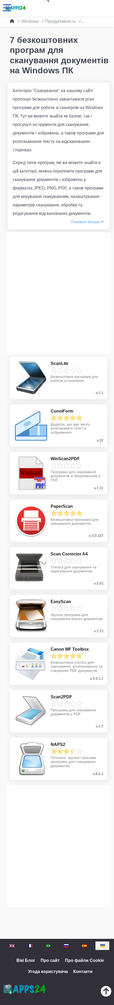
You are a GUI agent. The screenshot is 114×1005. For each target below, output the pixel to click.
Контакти (83, 971)
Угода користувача (48, 971)
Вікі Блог (25, 960)
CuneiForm (62, 411)
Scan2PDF (61, 697)
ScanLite (59, 363)
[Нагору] (106, 992)
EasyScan (61, 601)
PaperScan (62, 506)
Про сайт (50, 960)
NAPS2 (58, 744)
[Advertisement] (57, 293)
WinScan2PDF (65, 458)
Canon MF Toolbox (70, 649)
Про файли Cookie (84, 960)
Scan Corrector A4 (69, 554)
